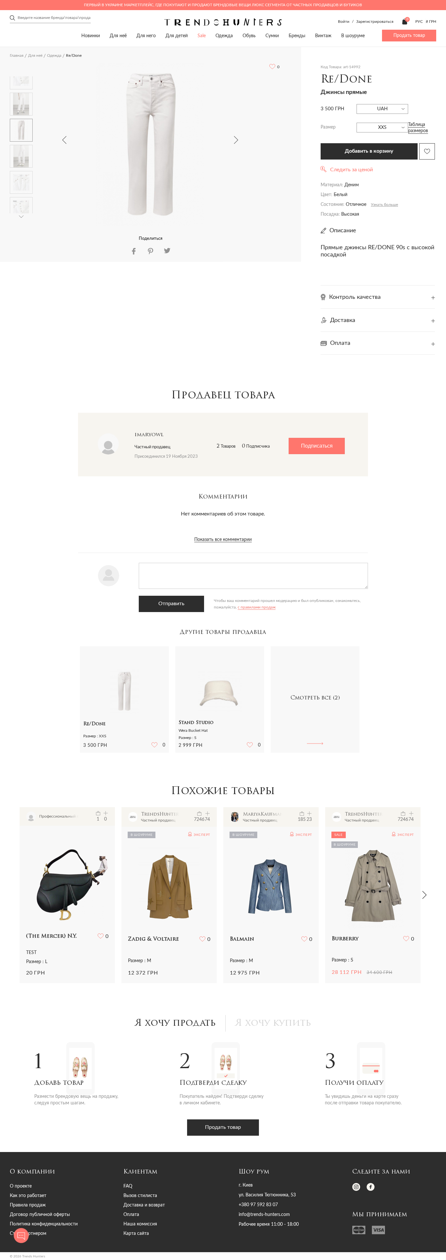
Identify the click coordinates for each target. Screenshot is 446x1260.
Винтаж (323, 36)
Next (236, 140)
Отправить (171, 603)
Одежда (224, 36)
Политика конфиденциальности (44, 1224)
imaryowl (149, 435)
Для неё (118, 36)
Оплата (131, 1214)
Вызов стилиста (140, 1195)
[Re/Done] (150, 144)
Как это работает (28, 1195)
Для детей (177, 36)
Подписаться (317, 446)
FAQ (127, 1186)
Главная (17, 55)
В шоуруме (353, 36)
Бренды (297, 36)
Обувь (249, 36)
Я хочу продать (175, 1023)
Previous (64, 140)
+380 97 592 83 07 (258, 1205)
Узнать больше (384, 205)
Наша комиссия (140, 1224)
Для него (146, 36)
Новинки (90, 36)
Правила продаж (28, 1205)
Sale (202, 36)
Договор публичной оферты (40, 1214)
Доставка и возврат (144, 1205)
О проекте (21, 1186)
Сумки (272, 36)
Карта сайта (136, 1233)
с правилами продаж (257, 607)
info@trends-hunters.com (264, 1214)
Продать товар (409, 35)
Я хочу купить (273, 1023)
